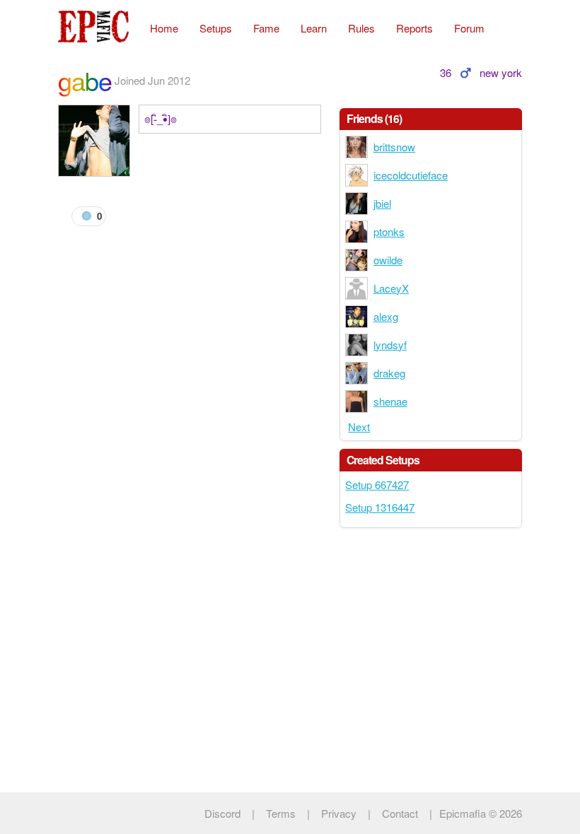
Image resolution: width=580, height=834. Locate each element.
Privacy (338, 813)
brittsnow (394, 146)
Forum (469, 27)
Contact (400, 813)
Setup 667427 (377, 484)
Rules (361, 27)
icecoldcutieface (410, 175)
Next (359, 426)
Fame (266, 27)
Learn (314, 27)
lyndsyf (390, 344)
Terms (281, 813)
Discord (222, 813)
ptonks (389, 231)
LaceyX (391, 288)
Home (164, 27)
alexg (385, 316)
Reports (414, 27)
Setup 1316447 (379, 507)
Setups (215, 27)
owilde (387, 259)
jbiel (382, 203)
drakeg (389, 372)
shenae (390, 401)
